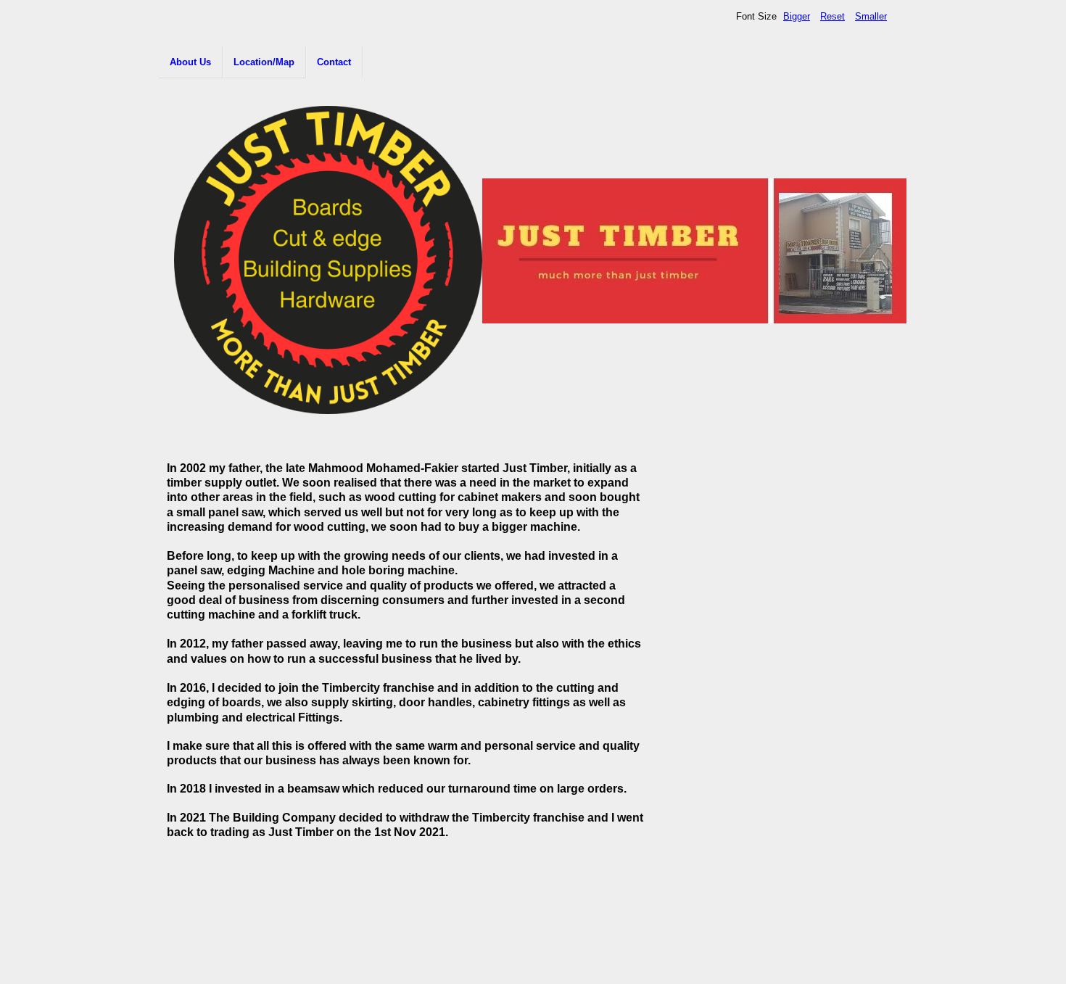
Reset (832, 16)
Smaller (871, 16)
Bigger (796, 16)
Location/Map (264, 62)
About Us (190, 62)
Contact (334, 62)
